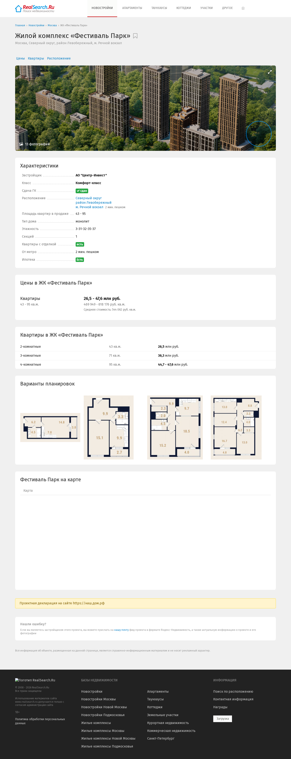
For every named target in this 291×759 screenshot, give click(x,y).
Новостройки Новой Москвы (104, 707)
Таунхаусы (159, 8)
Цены (20, 58)
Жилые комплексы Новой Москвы (108, 738)
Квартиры (36, 58)
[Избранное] (243, 8)
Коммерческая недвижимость (171, 731)
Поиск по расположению (233, 691)
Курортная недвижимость (168, 723)
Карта (28, 491)
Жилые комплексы (96, 723)
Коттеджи (183, 8)
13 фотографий (37, 144)
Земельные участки (163, 715)
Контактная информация (233, 699)
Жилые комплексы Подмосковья (107, 746)
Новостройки (102, 8)
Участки (206, 8)
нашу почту (121, 629)
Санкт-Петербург (160, 738)
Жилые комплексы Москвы (102, 731)
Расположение (59, 58)
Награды (220, 707)
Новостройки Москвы (98, 699)
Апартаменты (132, 8)
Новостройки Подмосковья (103, 715)
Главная (20, 25)
